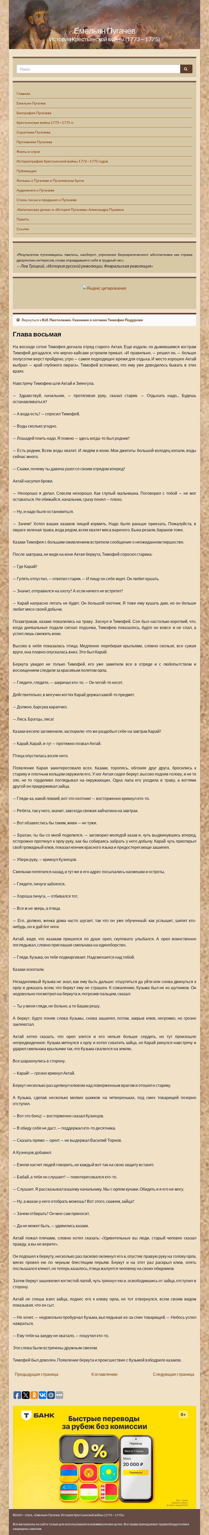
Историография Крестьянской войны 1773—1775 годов (62, 161)
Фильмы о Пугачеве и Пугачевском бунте (50, 180)
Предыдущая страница (36, 1374)
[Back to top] (197, 1523)
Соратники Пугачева (33, 132)
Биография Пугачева (34, 113)
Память (23, 219)
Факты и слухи (28, 151)
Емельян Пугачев (104, 30)
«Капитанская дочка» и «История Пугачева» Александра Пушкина (70, 209)
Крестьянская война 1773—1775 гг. (45, 122)
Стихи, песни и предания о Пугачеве (47, 200)
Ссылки (23, 229)
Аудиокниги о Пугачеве (36, 190)
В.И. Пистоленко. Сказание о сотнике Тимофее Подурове (92, 320)
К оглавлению (104, 1374)
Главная (23, 93)
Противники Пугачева (34, 142)
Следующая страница (173, 1374)
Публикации (26, 171)
